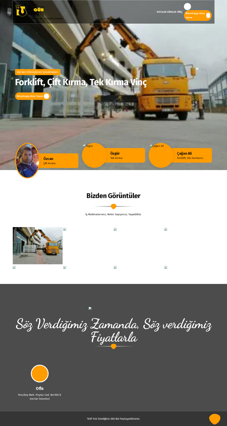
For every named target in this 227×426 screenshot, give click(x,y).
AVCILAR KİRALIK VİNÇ (169, 11)
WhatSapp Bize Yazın (195, 15)
